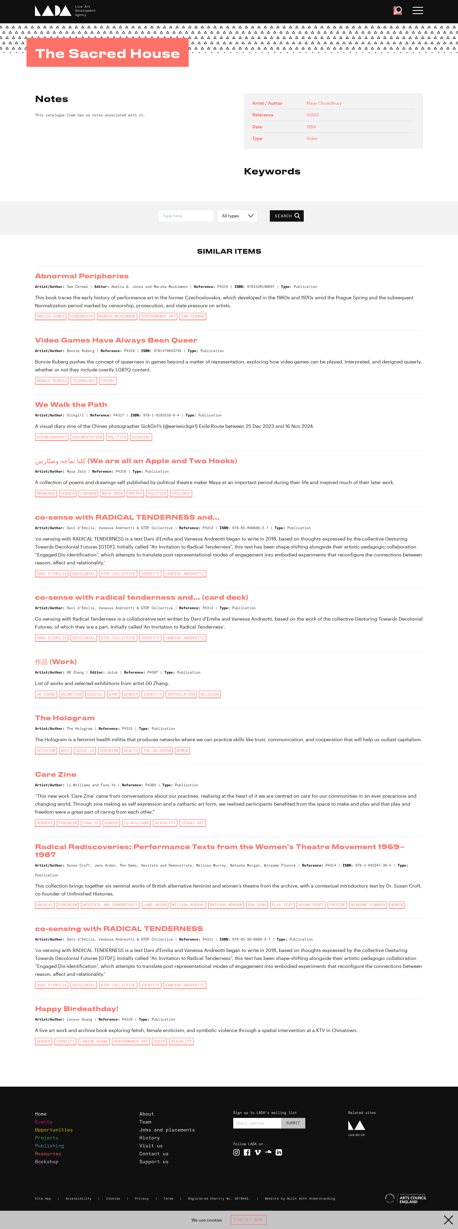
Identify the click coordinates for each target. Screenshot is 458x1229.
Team (145, 1122)
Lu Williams (136, 823)
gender (68, 493)
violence (181, 493)
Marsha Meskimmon (117, 316)
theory (108, 381)
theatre (337, 905)
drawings (46, 493)
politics (117, 437)
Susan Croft (311, 905)
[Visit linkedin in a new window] (279, 1152)
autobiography (52, 437)
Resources (48, 1154)
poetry (135, 493)
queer (159, 1041)
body (65, 750)
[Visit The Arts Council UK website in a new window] (388, 1198)
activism (46, 750)
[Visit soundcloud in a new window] (268, 1152)
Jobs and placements (167, 1130)
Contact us (154, 1154)
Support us (154, 1161)
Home (41, 1114)
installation (181, 694)
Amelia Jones (50, 316)
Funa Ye (91, 823)
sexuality (165, 823)
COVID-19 (85, 750)
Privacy (142, 1198)
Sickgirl (141, 437)
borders (45, 823)
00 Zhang (46, 694)
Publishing (49, 1146)
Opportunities (54, 1130)
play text (282, 905)
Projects (46, 1138)
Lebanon (88, 493)
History (149, 1138)
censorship (81, 316)
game (113, 694)
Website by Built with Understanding (300, 1198)
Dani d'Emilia (52, 574)
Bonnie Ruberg (52, 381)
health (131, 750)
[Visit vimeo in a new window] (257, 1152)
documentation (87, 437)
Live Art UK (356, 1134)
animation (71, 694)
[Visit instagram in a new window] (236, 1152)
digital (95, 694)
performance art (158, 316)
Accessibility (79, 1198)
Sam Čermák (192, 316)
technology (83, 381)
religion (210, 694)
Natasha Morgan (226, 905)
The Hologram (157, 750)
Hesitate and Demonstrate (110, 905)
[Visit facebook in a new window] (247, 1152)
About (146, 1114)
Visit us (151, 1146)
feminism (109, 750)
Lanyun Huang (94, 1041)
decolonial (83, 574)
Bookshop (46, 1161)
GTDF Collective (118, 574)
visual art (192, 823)
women (182, 750)
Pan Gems (257, 905)
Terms (169, 1198)
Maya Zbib (112, 493)
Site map (43, 1198)
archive (45, 905)
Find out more (248, 1220)
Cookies (113, 1198)
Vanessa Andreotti (184, 574)
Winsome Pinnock (368, 905)
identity (150, 574)
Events (43, 1122)
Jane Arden (154, 905)
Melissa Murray (188, 905)
